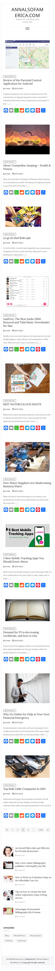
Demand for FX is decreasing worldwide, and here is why (21, 634)
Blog (7, 935)
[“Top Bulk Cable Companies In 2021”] (5, 809)
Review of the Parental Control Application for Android (22, 81)
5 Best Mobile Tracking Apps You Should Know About (23, 559)
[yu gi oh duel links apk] (23, 206)
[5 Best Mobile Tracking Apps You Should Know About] (27, 523)
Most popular (10, 76)
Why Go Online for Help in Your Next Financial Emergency (26, 716)
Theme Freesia (42, 959)
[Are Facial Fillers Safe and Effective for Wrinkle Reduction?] (8, 848)
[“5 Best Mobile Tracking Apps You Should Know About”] (9, 579)
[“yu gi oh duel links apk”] (25, 255)
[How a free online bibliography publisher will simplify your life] (8, 863)
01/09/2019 (21, 902)
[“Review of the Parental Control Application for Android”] (8, 104)
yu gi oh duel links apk (17, 238)
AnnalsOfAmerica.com (27, 12)
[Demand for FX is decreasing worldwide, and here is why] (27, 599)
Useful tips (21, 940)
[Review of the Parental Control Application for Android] (27, 40)
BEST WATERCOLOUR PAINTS (22, 404)
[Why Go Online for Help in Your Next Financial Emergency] (27, 673)
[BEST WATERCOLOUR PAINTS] (27, 363)
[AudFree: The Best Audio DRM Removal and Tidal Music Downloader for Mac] (27, 275)
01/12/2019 (21, 916)
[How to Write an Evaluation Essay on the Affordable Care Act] (8, 877)
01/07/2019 (21, 885)
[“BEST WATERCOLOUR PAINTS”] (36, 422)
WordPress (14, 962)
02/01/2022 (18, 88)
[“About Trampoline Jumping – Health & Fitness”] (27, 186)
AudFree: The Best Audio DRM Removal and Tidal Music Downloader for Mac (26, 322)
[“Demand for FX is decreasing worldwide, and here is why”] (28, 653)
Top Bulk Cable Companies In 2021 (24, 788)
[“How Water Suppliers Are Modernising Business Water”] (16, 503)
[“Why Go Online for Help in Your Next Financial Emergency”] (46, 735)
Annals (7, 88)
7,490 (40, 830)
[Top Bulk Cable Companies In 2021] (27, 755)
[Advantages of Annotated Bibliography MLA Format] (8, 909)
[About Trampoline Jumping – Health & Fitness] (27, 124)
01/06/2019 (21, 870)
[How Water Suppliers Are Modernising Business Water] (27, 441)
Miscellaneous (19, 935)
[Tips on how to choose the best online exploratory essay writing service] (8, 892)
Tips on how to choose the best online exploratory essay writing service (31, 894)
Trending (8, 940)
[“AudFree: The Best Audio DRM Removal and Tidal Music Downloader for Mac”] (39, 343)
